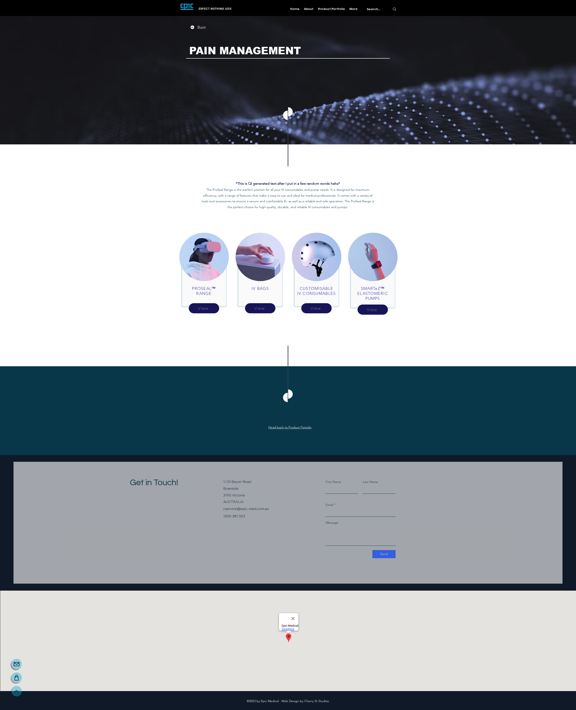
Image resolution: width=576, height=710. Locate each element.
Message (332, 522)
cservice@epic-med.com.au (246, 508)
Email (329, 504)
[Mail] (16, 664)
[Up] (16, 691)
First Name (333, 481)
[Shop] (16, 677)
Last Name (370, 481)
